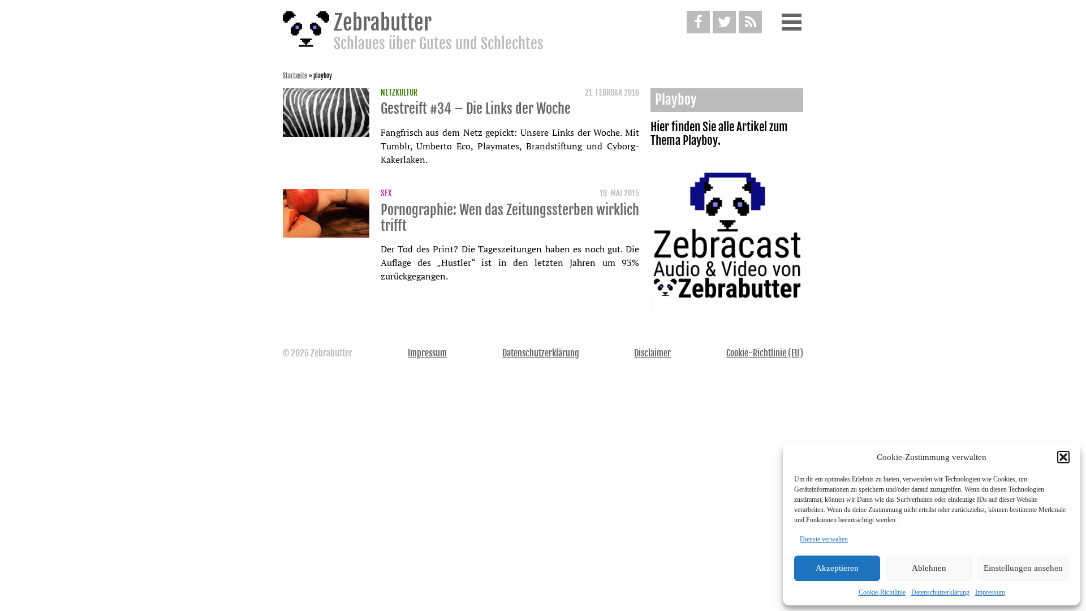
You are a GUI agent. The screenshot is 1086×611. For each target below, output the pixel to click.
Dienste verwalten (824, 539)
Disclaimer (652, 353)
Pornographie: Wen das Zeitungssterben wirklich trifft (510, 217)
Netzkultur (399, 92)
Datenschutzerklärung (940, 592)
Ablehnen (929, 568)
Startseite (295, 76)
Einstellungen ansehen (1023, 568)
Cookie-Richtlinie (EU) (764, 353)
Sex (386, 193)
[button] (1063, 457)
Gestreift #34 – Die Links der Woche (476, 108)
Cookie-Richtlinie (882, 592)
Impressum (990, 592)
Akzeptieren (837, 568)
